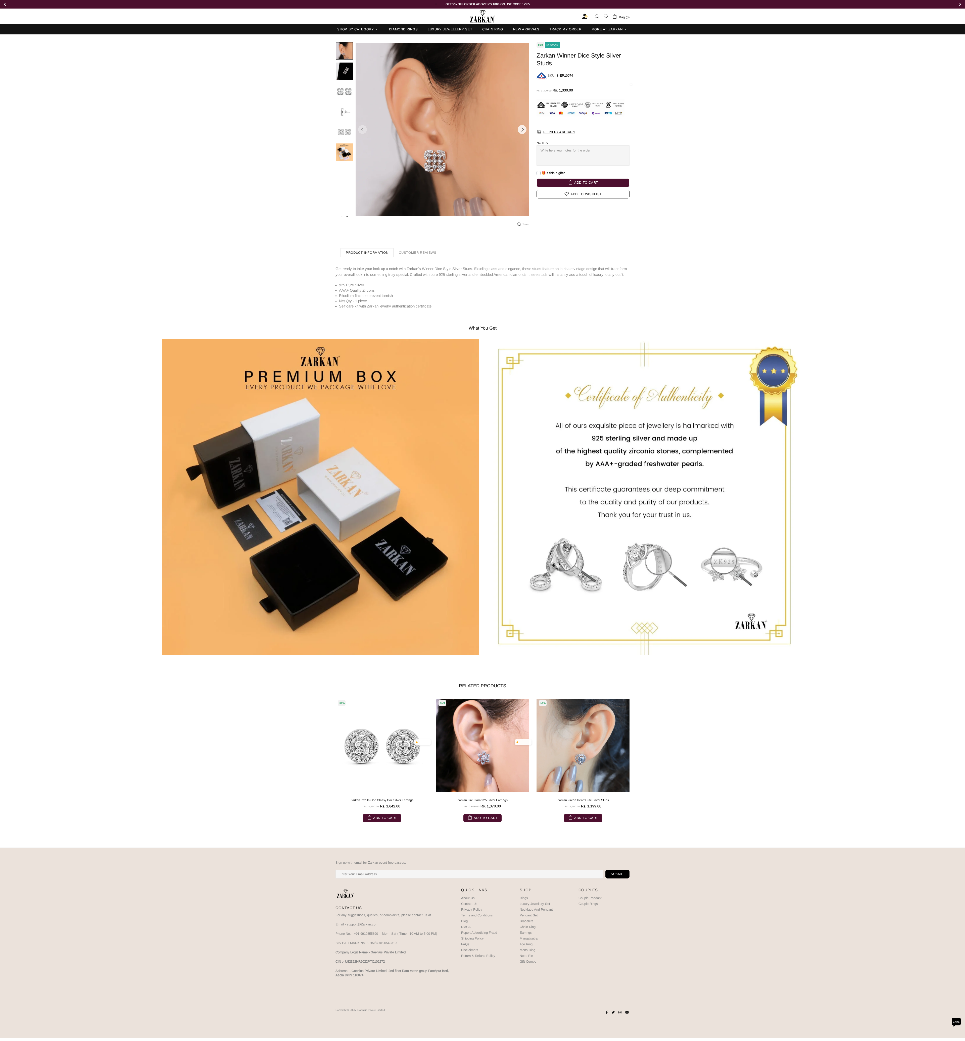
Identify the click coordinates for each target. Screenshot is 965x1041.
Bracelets (527, 921)
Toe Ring (526, 944)
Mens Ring (527, 950)
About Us (468, 898)
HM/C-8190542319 (383, 943)
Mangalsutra (529, 938)
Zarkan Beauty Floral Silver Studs (382, 800)
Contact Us (469, 904)
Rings (524, 898)
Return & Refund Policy (478, 956)
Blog (464, 921)
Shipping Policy (472, 938)
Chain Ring (528, 927)
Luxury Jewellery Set (535, 904)
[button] (418, 742)
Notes (542, 143)
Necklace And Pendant (536, 909)
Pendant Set (529, 915)
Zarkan (482, 16)
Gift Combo (528, 961)
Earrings (526, 932)
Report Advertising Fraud (479, 932)
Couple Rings (588, 904)
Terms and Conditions (477, 915)
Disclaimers (469, 950)
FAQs (465, 944)
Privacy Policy (471, 909)
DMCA (466, 927)
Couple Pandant (590, 898)
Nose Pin (526, 956)
